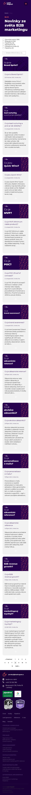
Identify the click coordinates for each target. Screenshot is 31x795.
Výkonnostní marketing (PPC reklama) (14, 761)
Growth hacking (7, 741)
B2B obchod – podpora (9, 739)
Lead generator (7, 717)
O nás (24, 717)
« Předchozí (8, 659)
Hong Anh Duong (15, 788)
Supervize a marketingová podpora (12, 729)
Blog (4, 721)
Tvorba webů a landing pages (11, 767)
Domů (6, 13)
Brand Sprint (6, 731)
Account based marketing (10, 751)
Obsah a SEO (6, 757)
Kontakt (10, 721)
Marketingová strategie (9, 728)
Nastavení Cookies (8, 792)
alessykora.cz (8, 790)
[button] (11, 39)
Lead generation (7, 747)
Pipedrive (17, 713)
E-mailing (5, 771)
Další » (17, 666)
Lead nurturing (7, 749)
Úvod (4, 713)
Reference (17, 717)
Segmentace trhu (8, 738)
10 (22, 662)
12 (12, 666)
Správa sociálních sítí (9, 759)
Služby (10, 713)
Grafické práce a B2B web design (12, 769)
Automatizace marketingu (10, 779)
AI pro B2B (6, 777)
